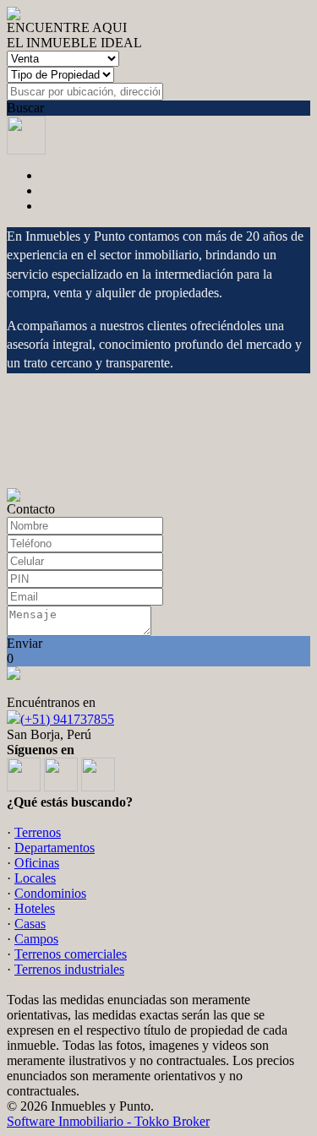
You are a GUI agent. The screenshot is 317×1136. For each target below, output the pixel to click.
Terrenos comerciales (70, 954)
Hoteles (34, 908)
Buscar (25, 108)
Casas (30, 923)
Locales (35, 878)
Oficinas (36, 863)
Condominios (50, 893)
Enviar (24, 643)
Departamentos (54, 847)
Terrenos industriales (69, 969)
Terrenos (37, 832)
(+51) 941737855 (67, 719)
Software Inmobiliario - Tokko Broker (108, 1121)
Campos (36, 939)
